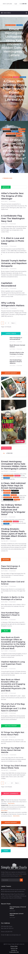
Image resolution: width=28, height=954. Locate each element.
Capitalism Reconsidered (8, 284)
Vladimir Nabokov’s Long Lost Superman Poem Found (13, 664)
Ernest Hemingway (10, 25)
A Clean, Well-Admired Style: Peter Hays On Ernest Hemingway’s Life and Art (14, 90)
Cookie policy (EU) (14, 952)
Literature (19, 25)
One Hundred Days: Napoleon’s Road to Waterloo (16, 361)
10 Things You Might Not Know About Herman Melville (12, 750)
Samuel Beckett (10, 133)
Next (12, 323)
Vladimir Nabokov (10, 135)
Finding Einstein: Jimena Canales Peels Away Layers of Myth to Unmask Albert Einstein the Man (14, 534)
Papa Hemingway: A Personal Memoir (16, 338)
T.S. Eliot (19, 133)
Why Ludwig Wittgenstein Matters (12, 304)
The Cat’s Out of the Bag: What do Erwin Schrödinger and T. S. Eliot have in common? (13, 707)
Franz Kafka (6, 129)
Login (15, 3)
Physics (6, 523)
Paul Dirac (21, 131)
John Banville (7, 131)
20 (12, 783)
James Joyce (22, 129)
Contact (21, 3)
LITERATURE (9, 453)
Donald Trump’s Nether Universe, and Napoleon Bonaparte (14, 263)
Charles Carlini (9, 59)
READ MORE (11, 803)
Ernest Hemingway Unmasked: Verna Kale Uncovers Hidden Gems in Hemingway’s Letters (14, 42)
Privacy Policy (14, 946)
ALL (4, 453)
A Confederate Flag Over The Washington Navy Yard (13, 218)
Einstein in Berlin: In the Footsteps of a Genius (17, 353)
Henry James (14, 129)
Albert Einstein (7, 521)
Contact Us (14, 950)
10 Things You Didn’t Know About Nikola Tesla (13, 767)
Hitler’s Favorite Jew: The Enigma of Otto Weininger (12, 196)
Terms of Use (14, 948)
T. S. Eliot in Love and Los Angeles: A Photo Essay (12, 241)
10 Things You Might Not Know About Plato (12, 733)
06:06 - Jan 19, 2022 (7, 3)
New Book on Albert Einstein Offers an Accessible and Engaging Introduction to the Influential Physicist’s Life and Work (13, 685)
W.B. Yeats (19, 135)
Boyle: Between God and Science (17, 345)
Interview (16, 77)
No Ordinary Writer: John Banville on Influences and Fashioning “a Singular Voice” (14, 149)
